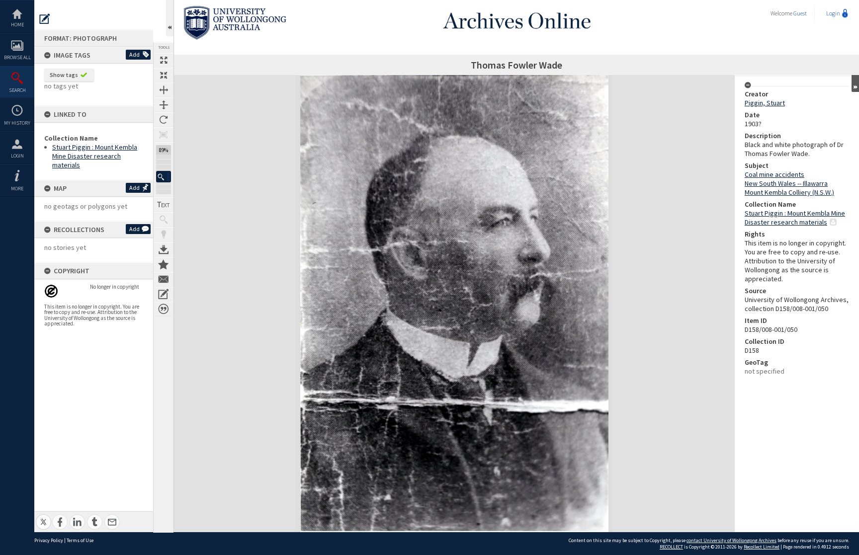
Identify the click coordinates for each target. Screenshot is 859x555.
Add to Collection (163, 264)
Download (163, 249)
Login (17, 156)
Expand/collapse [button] (855, 83)
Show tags (64, 75)
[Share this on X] (43, 516)
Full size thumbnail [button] (163, 60)
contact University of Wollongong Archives (731, 540)
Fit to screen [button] (163, 75)
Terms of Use (80, 540)
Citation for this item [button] (163, 309)
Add (134, 54)
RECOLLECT (671, 547)
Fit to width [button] (163, 89)
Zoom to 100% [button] (163, 134)
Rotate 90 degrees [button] (163, 119)
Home (17, 24)
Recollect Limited (761, 547)
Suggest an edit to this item (44, 18)
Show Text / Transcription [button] (163, 204)
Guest (800, 13)
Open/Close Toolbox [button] (169, 18)
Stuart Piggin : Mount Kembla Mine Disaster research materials (94, 156)
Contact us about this (163, 279)
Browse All (17, 57)
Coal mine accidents (774, 174)
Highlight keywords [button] (163, 234)
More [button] (17, 188)
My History (17, 123)
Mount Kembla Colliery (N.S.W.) (789, 192)
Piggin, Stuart (765, 102)
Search (17, 90)
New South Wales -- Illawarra (786, 183)
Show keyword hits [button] (163, 219)
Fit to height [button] (163, 104)
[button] (163, 176)
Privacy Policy (48, 540)
